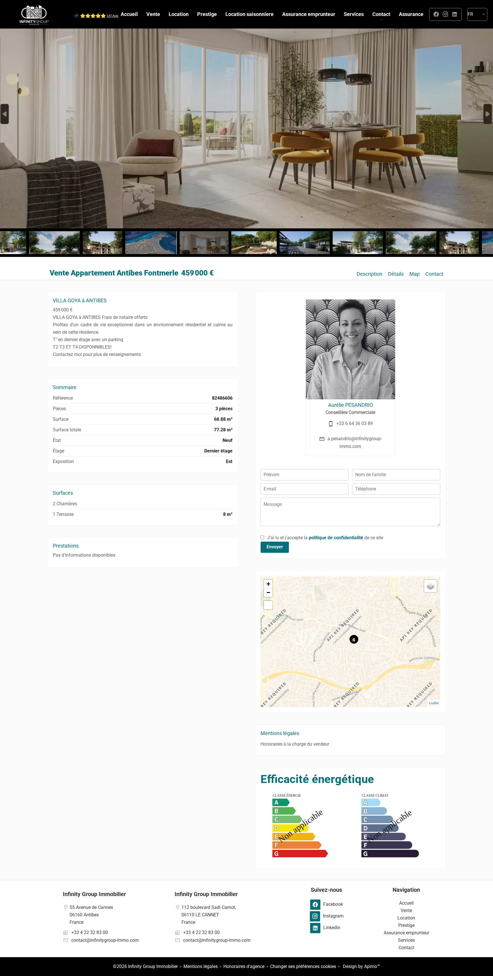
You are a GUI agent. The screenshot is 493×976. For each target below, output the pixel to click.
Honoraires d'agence (243, 966)
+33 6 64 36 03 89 (354, 423)
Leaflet (434, 703)
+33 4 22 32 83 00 (89, 932)
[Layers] (430, 586)
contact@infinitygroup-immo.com (105, 940)
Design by (361, 966)
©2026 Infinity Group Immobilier (145, 966)
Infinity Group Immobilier (94, 894)
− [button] (268, 592)
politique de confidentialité (336, 537)
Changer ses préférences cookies (303, 966)
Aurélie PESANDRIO (350, 405)
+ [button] (268, 583)
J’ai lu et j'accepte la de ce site (325, 537)
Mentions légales (200, 966)
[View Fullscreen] (268, 605)
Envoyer (274, 547)
